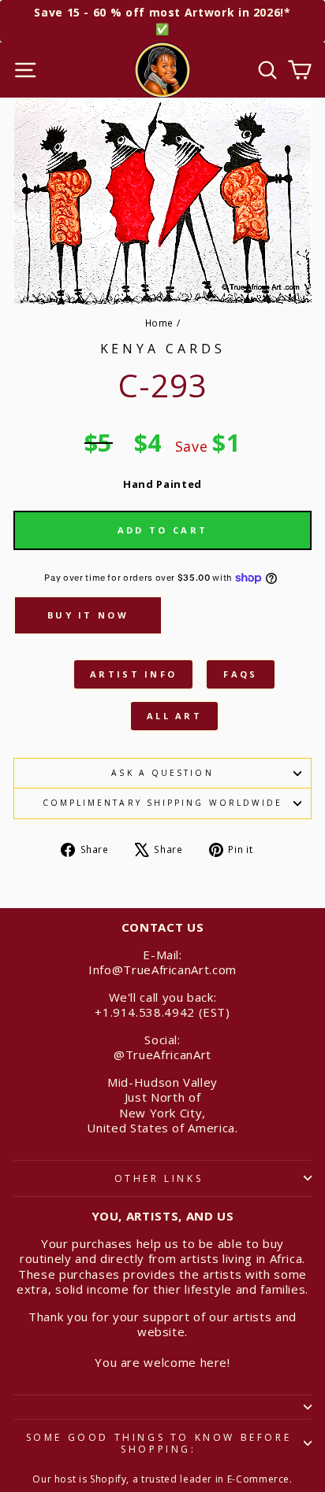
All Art (174, 716)
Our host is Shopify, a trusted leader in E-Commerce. (162, 1479)
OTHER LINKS (159, 1178)
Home (159, 322)
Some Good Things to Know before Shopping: (159, 1444)
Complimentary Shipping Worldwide (163, 802)
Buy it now (88, 615)
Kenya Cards (163, 348)
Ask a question (162, 772)
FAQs (240, 674)
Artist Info (133, 674)
